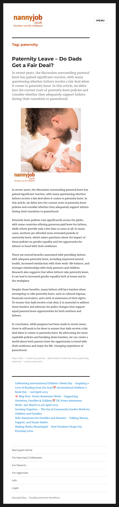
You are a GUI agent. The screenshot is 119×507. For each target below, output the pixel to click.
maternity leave (69, 358)
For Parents (19, 465)
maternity (31, 358)
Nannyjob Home (22, 450)
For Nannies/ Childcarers (27, 457)
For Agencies (20, 472)
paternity (16, 361)
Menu (100, 20)
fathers (56, 358)
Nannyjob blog (19, 497)
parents (41, 358)
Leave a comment (33, 361)
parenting (83, 358)
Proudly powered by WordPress (44, 497)
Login (15, 488)
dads (50, 358)
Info (14, 480)
